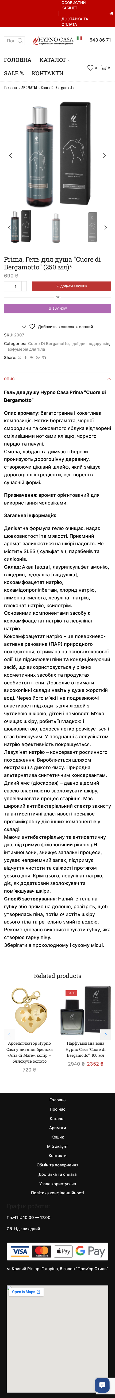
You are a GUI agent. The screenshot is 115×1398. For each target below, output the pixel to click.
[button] (10, 155)
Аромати (57, 1127)
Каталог (53, 60)
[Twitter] (19, 357)
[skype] (43, 357)
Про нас (57, 1109)
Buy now (60, 308)
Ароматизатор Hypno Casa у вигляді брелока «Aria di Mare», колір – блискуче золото (29, 1052)
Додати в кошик (73, 286)
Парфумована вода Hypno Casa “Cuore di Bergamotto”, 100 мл (86, 1049)
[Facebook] (25, 357)
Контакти (47, 73)
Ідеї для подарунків (90, 343)
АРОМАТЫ (29, 87)
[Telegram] (111, 14)
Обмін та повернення (57, 1165)
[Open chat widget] (102, 1385)
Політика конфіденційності (57, 1193)
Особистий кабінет (74, 5)
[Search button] (21, 41)
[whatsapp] (38, 357)
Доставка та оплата (75, 22)
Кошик (57, 1137)
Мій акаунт (57, 1146)
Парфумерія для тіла (25, 349)
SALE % (14, 73)
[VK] (32, 357)
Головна (18, 60)
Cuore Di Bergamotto (57, 87)
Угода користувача (57, 1183)
